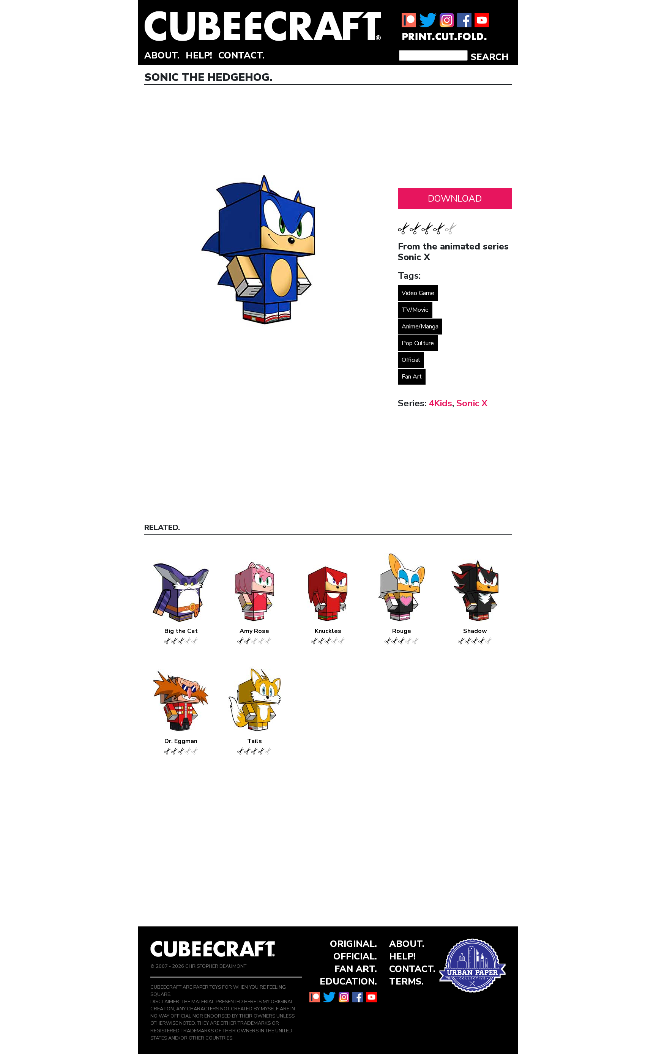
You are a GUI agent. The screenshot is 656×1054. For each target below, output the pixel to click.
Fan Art (412, 376)
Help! (199, 55)
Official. (355, 956)
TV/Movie (415, 310)
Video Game (418, 293)
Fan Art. (355, 969)
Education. (348, 981)
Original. (353, 944)
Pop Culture (418, 343)
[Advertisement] (455, 138)
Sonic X (471, 403)
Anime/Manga (420, 326)
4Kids (440, 403)
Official (411, 360)
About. (162, 55)
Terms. (406, 981)
